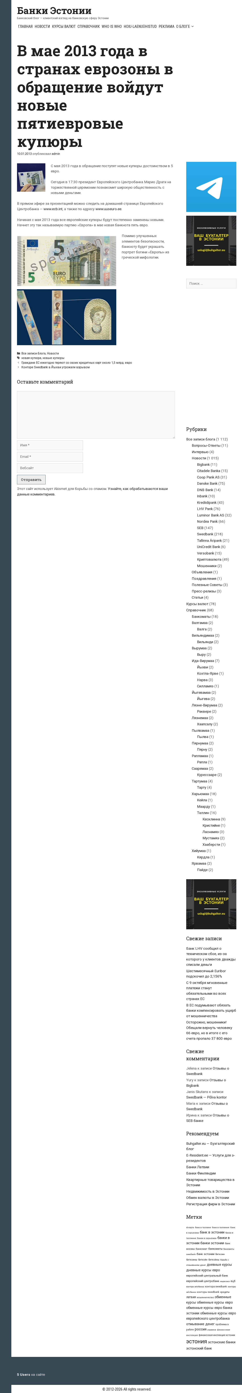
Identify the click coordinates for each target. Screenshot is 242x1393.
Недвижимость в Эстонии (207, 1191)
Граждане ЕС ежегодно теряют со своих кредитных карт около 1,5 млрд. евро (76, 362)
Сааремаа (200, 768)
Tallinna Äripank (209, 540)
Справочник (89, 26)
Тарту (201, 787)
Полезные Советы (207, 585)
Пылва (202, 737)
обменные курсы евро (215, 1302)
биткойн (202, 1259)
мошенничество (205, 1297)
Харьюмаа (200, 794)
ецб (233, 1281)
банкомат (201, 1248)
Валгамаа (200, 623)
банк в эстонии (212, 1232)
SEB (200, 528)
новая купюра (31, 358)
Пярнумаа (200, 743)
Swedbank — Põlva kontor (206, 1097)
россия (200, 1329)
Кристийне (211, 825)
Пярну (202, 749)
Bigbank (203, 464)
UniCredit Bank (208, 547)
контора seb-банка (195, 1286)
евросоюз (225, 1281)
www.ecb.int (52, 209)
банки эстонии (212, 1243)
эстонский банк (199, 1348)
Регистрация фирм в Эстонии (210, 1204)
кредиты (225, 1292)
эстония (196, 1341)
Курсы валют (64, 26)
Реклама (166, 26)
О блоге (183, 26)
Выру (201, 654)
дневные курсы (219, 1265)
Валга (202, 629)
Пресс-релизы (204, 591)
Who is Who (112, 26)
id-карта (190, 1227)
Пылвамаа (200, 730)
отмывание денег (200, 1324)
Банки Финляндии (201, 1173)
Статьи (197, 597)
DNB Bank (205, 490)
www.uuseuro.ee (108, 209)
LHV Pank (205, 509)
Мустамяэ (210, 838)
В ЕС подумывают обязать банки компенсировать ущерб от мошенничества (211, 1010)
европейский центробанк (202, 1281)
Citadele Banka (208, 471)
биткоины (191, 1259)
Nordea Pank (207, 521)
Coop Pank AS (208, 477)
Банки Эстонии (54, 10)
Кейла (202, 800)
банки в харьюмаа (206, 1238)
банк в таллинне (220, 1227)
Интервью (200, 452)
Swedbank (205, 534)
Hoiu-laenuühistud (140, 26)
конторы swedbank (208, 1292)
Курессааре (206, 775)
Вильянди (205, 642)
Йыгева (203, 699)
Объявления (202, 572)
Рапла (202, 762)
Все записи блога (33, 353)
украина (211, 1329)
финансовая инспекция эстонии (217, 1335)
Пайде (202, 870)
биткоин (220, 1254)
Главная (25, 26)
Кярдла (203, 857)
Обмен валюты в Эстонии (207, 1197)
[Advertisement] (214, 98)
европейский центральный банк (207, 1275)
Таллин (203, 813)
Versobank (205, 553)
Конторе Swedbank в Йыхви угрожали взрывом (55, 367)
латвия (191, 1297)
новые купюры (53, 358)
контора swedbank (216, 1286)
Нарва (202, 680)
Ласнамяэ (210, 832)
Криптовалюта (209, 559)
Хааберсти (211, 844)
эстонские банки (221, 1342)
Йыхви (202, 667)
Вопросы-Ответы (206, 445)
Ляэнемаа (200, 718)
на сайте (31, 1374)
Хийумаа (199, 851)
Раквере (204, 711)
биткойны (213, 1259)
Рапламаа (200, 756)
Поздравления (204, 578)
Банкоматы (201, 616)
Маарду (203, 806)
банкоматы (215, 1248)
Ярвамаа (199, 863)
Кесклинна (211, 819)
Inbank (202, 496)
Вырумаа (199, 648)
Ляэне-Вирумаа (204, 705)
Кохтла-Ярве (207, 673)
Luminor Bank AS (210, 515)
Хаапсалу (205, 724)
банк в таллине (203, 1227)
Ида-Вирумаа (203, 661)
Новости (42, 26)
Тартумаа (199, 781)
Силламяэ (205, 686)
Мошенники (206, 566)
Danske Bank (207, 483)
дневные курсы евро (203, 1270)
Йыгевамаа (201, 692)
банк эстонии (205, 1254)
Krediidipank (206, 502)
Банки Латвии (197, 1167)
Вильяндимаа (203, 635)
